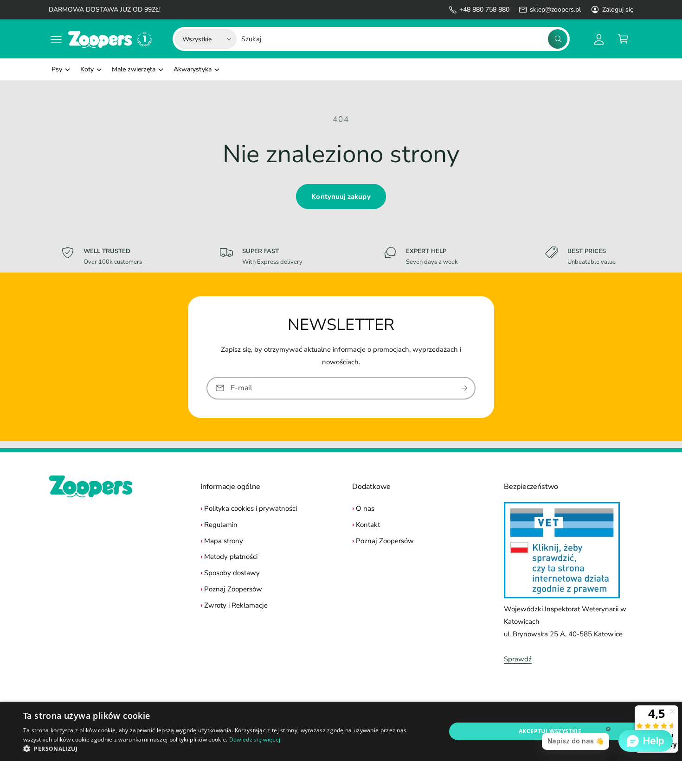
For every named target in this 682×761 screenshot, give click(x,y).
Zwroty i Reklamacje (236, 605)
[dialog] (341, 731)
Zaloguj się (617, 9)
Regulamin (221, 524)
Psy (56, 69)
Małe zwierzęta (133, 69)
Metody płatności (230, 556)
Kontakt (368, 524)
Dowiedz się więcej (254, 739)
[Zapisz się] (464, 387)
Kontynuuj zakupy (340, 196)
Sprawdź (518, 659)
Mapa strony (223, 540)
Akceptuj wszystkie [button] (550, 731)
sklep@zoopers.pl (555, 9)
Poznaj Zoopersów (233, 589)
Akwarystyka (192, 69)
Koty (87, 69)
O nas (365, 508)
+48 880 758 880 (484, 9)
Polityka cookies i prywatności (250, 508)
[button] (56, 39)
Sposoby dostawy (232, 572)
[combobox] (404, 39)
